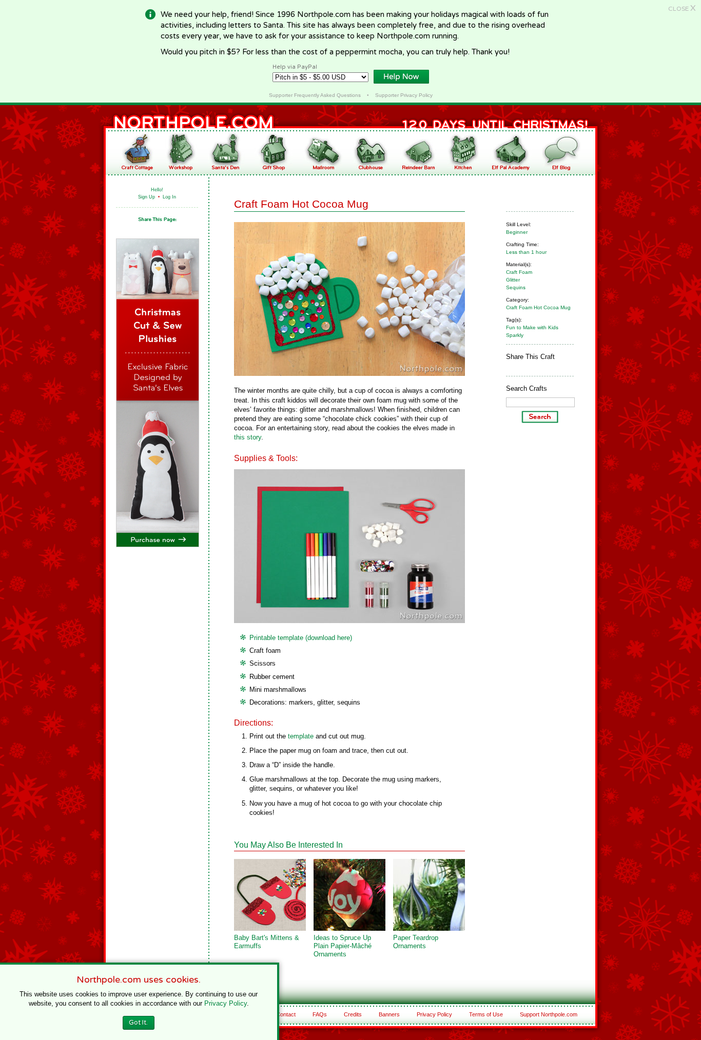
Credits (353, 1014)
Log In (169, 196)
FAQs (320, 1014)
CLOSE (682, 8)
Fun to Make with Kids (532, 327)
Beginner (517, 232)
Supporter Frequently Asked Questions (315, 95)
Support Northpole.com (548, 1014)
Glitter (513, 280)
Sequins (515, 287)
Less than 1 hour (526, 252)
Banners (389, 1014)
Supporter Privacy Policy (404, 95)
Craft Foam (519, 272)
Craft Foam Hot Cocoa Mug (538, 307)
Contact (286, 1014)
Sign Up (146, 196)
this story (247, 437)
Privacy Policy (434, 1014)
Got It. (138, 1022)
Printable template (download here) (300, 638)
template (301, 736)
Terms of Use (486, 1014)
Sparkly (514, 335)
